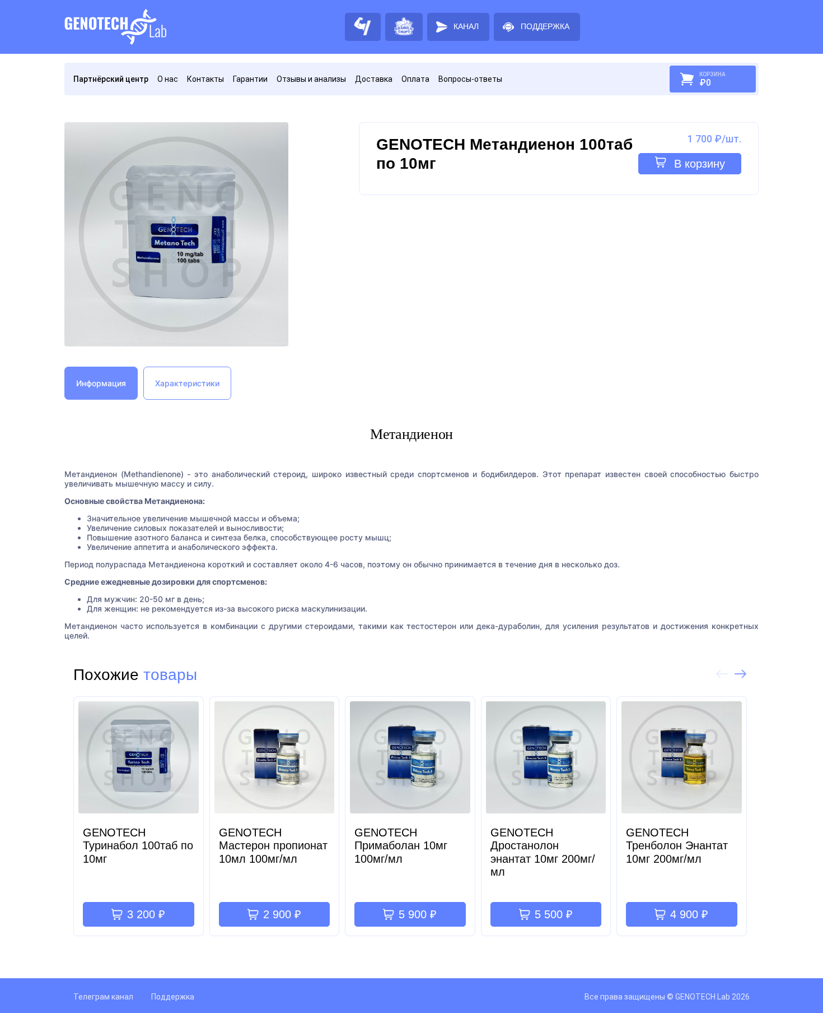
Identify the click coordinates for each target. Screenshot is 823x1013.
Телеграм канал (103, 996)
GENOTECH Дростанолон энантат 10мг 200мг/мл (542, 852)
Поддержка (172, 996)
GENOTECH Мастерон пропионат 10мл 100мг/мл (273, 845)
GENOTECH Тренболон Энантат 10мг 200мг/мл (677, 845)
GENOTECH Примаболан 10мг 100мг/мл (400, 845)
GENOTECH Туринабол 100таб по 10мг (138, 845)
